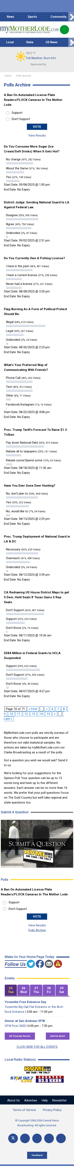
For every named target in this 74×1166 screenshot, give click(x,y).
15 (48, 714)
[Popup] (64, 29)
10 (11, 714)
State (29, 42)
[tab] (11, 990)
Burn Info (50, 58)
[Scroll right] (71, 16)
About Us (13, 1100)
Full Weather (34, 58)
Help (45, 1100)
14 (41, 714)
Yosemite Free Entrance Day (25, 1002)
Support (17, 113)
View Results (37, 135)
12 (26, 714)
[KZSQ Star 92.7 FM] (20, 1078)
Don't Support (21, 119)
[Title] (61, 1138)
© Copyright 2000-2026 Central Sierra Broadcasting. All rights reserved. (37, 1123)
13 (33, 714)
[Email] (49, 1138)
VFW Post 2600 (15, 1026)
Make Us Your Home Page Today (29, 957)
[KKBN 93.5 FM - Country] (49, 1078)
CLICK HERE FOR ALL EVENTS (37, 1047)
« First (33, 709)
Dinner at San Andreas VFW (25, 1021)
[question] (37, 844)
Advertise (30, 1100)
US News (52, 42)
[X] (13, 1138)
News (10, 16)
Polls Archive (37, 930)
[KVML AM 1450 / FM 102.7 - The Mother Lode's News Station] (37, 1068)
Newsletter (59, 1100)
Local (10, 42)
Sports (32, 16)
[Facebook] (25, 1138)
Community (58, 16)
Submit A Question (15, 812)
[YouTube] (37, 1138)
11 (18, 714)
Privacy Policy (52, 1110)
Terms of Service (24, 1110)
